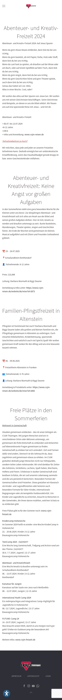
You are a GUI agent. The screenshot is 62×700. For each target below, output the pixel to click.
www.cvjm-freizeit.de (25, 639)
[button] (3, 6)
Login (48, 676)
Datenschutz (33, 676)
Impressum (16, 676)
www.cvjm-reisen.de (34, 134)
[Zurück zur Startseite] (31, 6)
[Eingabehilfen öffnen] (6, 693)
